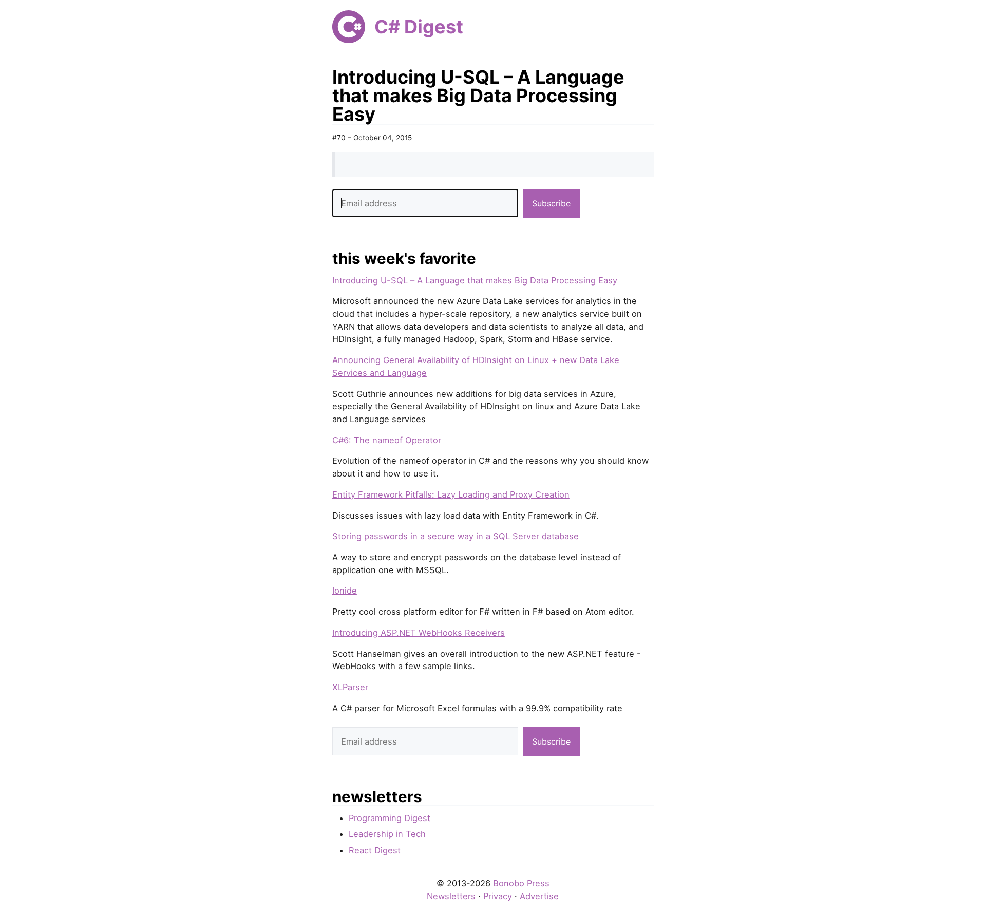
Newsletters (451, 896)
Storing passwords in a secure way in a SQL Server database (455, 536)
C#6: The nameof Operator (386, 440)
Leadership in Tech (387, 834)
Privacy (497, 896)
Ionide (344, 590)
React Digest (375, 850)
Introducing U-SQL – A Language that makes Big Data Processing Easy (474, 280)
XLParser (350, 687)
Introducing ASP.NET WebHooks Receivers (418, 632)
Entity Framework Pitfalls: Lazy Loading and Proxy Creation (451, 494)
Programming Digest (389, 818)
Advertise (539, 896)
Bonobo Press (521, 883)
